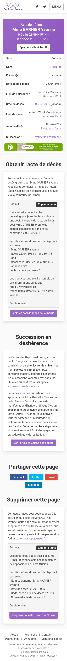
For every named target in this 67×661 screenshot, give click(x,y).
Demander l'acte (51, 128)
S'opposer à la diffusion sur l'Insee (33, 615)
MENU (56, 6)
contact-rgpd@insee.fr (32, 538)
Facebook (19, 477)
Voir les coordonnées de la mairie (33, 313)
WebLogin (52, 655)
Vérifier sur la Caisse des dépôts (33, 443)
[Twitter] (44, 6)
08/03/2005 (42, 104)
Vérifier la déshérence (48, 137)
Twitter (36, 477)
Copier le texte (47, 204)
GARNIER (55, 67)
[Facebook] (37, 6)
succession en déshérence (23, 386)
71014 (58, 116)
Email (51, 477)
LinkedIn (33, 484)
